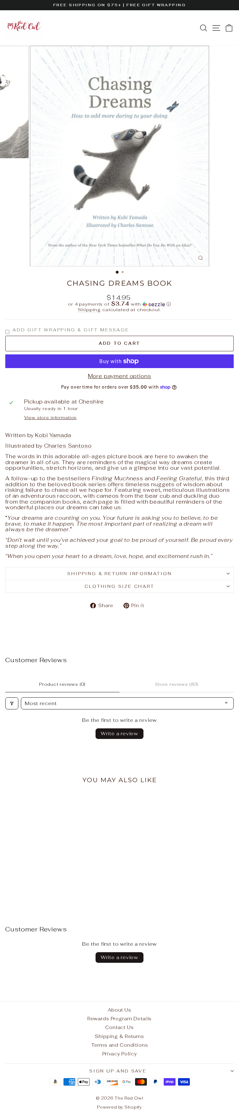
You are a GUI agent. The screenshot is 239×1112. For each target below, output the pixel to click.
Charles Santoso (68, 445)
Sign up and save (118, 1071)
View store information (50, 417)
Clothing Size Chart (119, 586)
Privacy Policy (119, 1054)
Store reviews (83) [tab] (177, 684)
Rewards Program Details (119, 1019)
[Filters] (11, 703)
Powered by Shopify (119, 1107)
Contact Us (119, 1027)
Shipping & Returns (119, 1036)
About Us (119, 1010)
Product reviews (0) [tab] (62, 684)
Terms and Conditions (119, 1045)
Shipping (89, 309)
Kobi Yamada (53, 435)
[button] (119, 304)
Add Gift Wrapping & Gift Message (70, 330)
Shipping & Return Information (119, 573)
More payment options (119, 376)
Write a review (119, 733)
